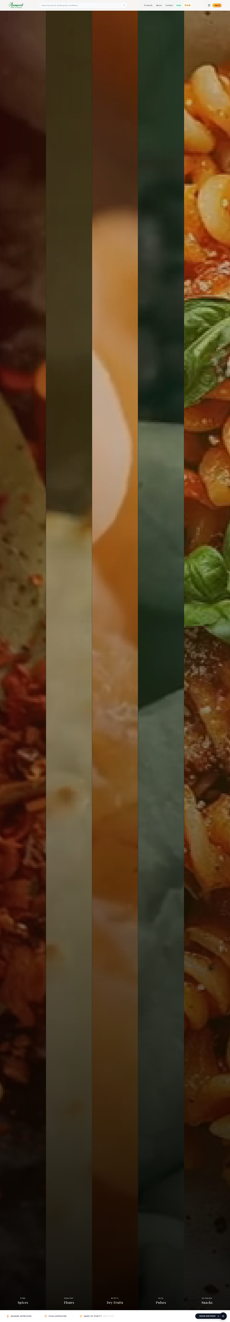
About (159, 5)
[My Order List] (209, 5)
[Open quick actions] (223, 1316)
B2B (188, 5)
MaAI (178, 5)
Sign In (217, 5)
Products (148, 5)
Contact (169, 5)
